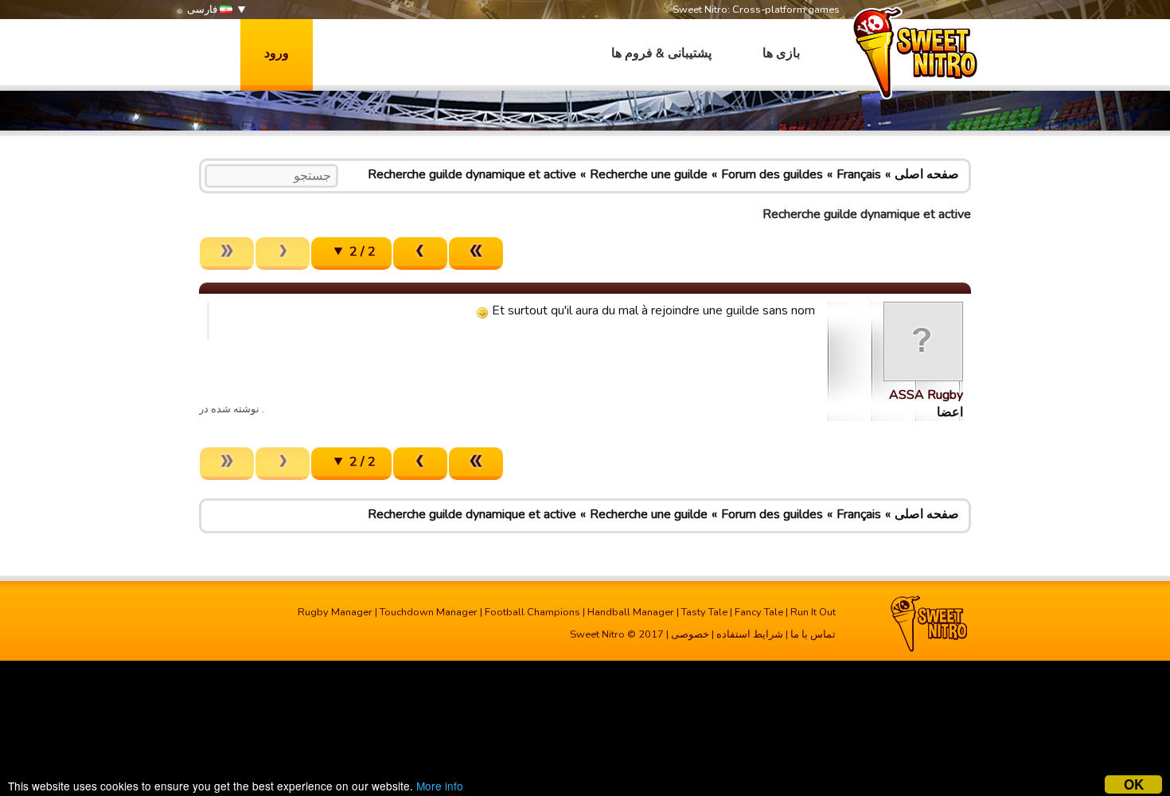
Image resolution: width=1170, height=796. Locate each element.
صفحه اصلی (927, 174)
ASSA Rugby (926, 395)
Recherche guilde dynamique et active (472, 174)
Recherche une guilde (649, 174)
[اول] (476, 253)
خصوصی (690, 634)
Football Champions (532, 612)
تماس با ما (813, 634)
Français (859, 174)
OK (1134, 784)
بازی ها (781, 53)
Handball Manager (630, 612)
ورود (276, 53)
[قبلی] (420, 253)
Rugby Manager (335, 612)
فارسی (203, 9)
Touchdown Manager (429, 612)
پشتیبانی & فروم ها (661, 53)
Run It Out (813, 612)
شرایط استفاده (749, 634)
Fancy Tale (759, 612)
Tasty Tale (704, 612)
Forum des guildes (772, 174)
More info (439, 786)
